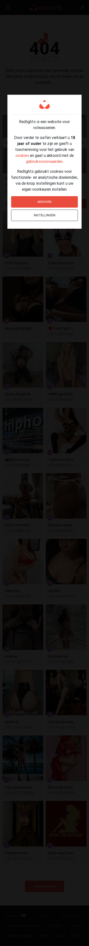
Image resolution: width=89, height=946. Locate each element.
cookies (22, 155)
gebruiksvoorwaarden (44, 161)
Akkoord (44, 202)
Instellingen (44, 215)
